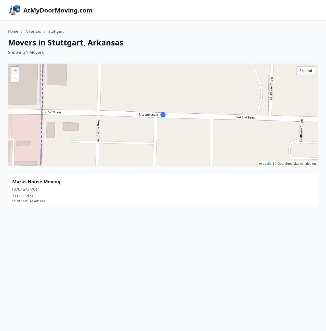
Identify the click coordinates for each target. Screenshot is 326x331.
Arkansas (33, 31)
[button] (163, 114)
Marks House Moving (36, 182)
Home (13, 31)
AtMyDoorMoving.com (57, 10)
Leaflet (267, 163)
